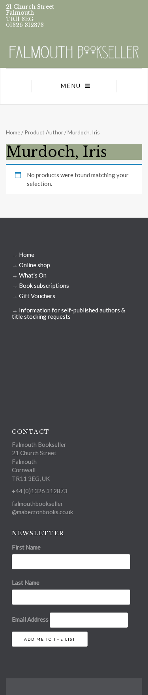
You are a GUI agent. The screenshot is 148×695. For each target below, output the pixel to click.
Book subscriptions (44, 285)
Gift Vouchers (37, 295)
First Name (26, 547)
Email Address (30, 619)
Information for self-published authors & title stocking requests (68, 313)
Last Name (25, 582)
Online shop (34, 264)
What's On (33, 275)
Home (13, 132)
